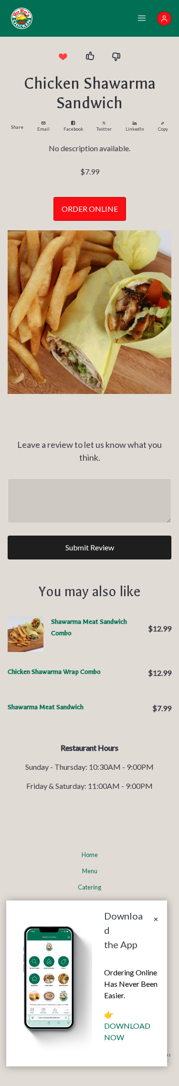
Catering (89, 887)
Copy (163, 129)
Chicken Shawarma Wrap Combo (54, 672)
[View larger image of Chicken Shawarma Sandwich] (89, 312)
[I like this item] (90, 56)
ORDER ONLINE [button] (90, 208)
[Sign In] (164, 18)
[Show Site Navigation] (141, 18)
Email (43, 129)
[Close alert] (156, 920)
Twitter (104, 129)
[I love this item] (63, 56)
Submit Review (89, 547)
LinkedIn (135, 129)
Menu (89, 871)
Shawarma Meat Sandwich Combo (89, 627)
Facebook (73, 129)
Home (90, 854)
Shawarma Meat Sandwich (46, 707)
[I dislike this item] (116, 56)
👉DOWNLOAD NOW (127, 1026)
